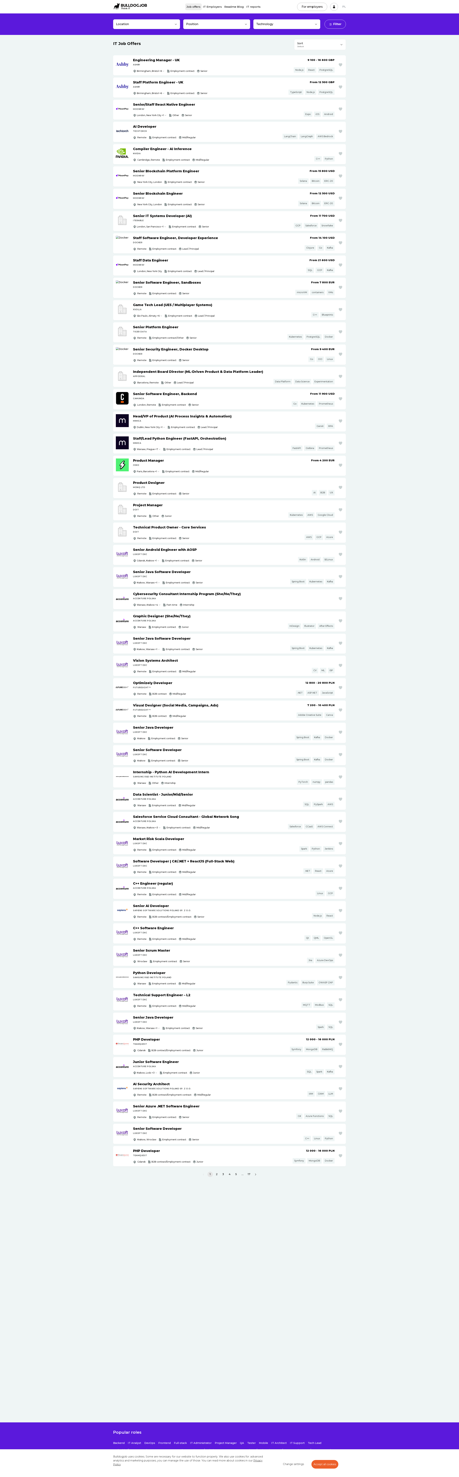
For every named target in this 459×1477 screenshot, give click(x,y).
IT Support (297, 1443)
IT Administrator (201, 1443)
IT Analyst (134, 1443)
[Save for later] (340, 65)
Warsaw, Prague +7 (147, 449)
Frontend (164, 1443)
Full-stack (180, 1443)
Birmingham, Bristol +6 (149, 71)
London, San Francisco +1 (150, 226)
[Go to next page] (255, 1174)
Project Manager (226, 1443)
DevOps (149, 1443)
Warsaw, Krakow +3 (147, 827)
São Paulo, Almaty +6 (148, 315)
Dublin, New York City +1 (149, 427)
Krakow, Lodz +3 (146, 1072)
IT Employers (212, 6)
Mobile (263, 1443)
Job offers (193, 6)
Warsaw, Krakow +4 (147, 604)
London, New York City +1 (150, 115)
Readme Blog (234, 6)
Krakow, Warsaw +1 (147, 582)
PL (344, 6)
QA (242, 1443)
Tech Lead (314, 1443)
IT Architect (279, 1443)
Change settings (293, 1464)
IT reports (253, 6)
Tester (251, 1443)
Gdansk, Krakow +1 (147, 560)
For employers (312, 6)
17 (249, 1174)
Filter (337, 24)
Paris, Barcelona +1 (147, 471)
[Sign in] (334, 7)
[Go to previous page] (203, 1174)
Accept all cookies (325, 1464)
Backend (119, 1443)
